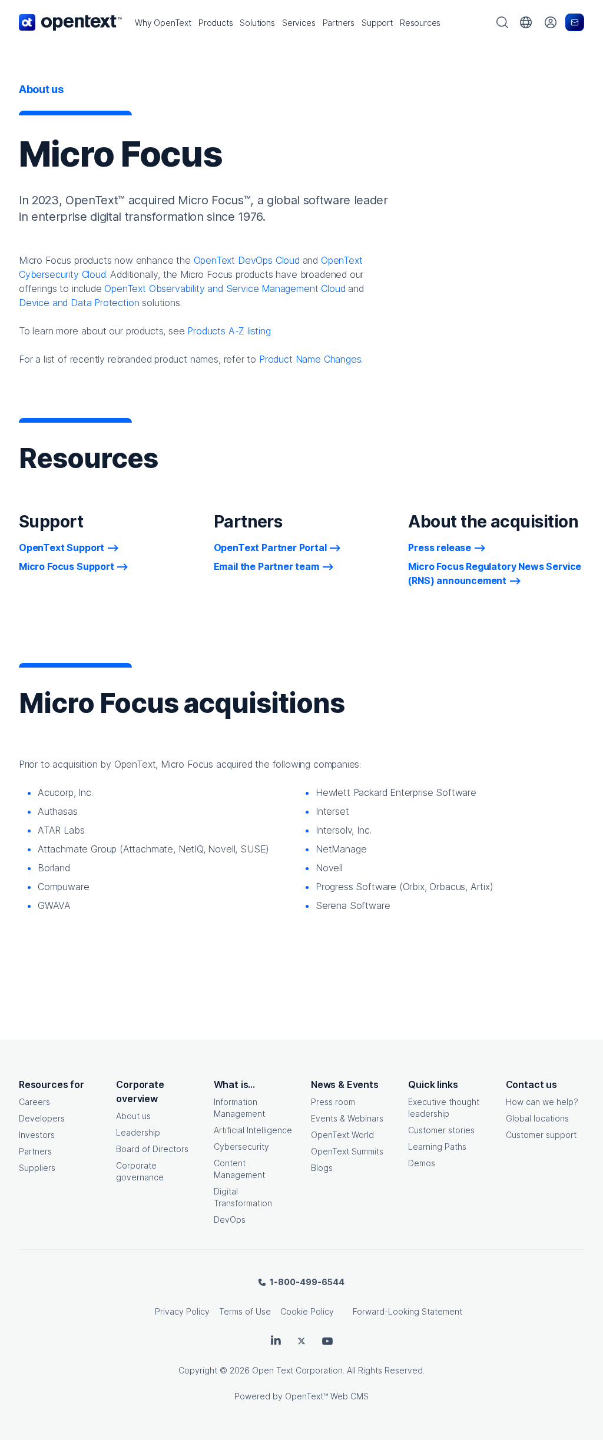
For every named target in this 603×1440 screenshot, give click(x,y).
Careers (34, 1102)
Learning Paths (437, 1147)
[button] (163, 23)
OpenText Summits (347, 1151)
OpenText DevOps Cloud (247, 260)
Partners (35, 1151)
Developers (42, 1118)
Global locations (537, 1118)
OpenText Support (61, 547)
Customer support (541, 1135)
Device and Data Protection (79, 302)
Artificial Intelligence (253, 1130)
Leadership (138, 1132)
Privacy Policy (182, 1311)
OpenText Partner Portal (270, 547)
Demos (421, 1163)
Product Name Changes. (311, 359)
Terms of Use (245, 1311)
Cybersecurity (241, 1147)
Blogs (322, 1168)
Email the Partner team (266, 566)
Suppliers (37, 1168)
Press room (333, 1102)
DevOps (230, 1220)
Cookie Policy (307, 1311)
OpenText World (342, 1135)
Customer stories (441, 1130)
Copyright (197, 1370)
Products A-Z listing (228, 331)
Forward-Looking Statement (407, 1311)
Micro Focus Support (66, 566)
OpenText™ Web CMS (327, 1396)
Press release (439, 547)
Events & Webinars (347, 1118)
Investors (37, 1135)
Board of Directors (152, 1149)
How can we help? (542, 1102)
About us (133, 1116)
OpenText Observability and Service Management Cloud (224, 288)
